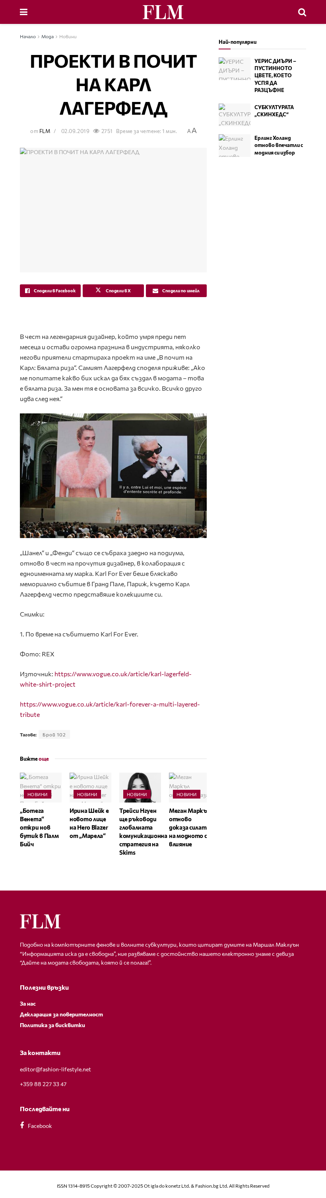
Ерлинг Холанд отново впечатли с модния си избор (278, 145)
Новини (68, 36)
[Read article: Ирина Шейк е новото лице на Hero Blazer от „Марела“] (90, 788)
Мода (47, 36)
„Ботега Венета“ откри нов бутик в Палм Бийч (39, 827)
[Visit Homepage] (163, 12)
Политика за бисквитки (52, 1025)
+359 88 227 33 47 (43, 1084)
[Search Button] (302, 12)
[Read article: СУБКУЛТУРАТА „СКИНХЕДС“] (234, 115)
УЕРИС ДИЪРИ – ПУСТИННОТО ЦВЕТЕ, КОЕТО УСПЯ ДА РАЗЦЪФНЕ (275, 75)
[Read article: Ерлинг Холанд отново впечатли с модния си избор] (234, 145)
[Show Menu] (23, 12)
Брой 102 (54, 734)
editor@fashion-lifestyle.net (55, 1069)
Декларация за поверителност (61, 1014)
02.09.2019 (75, 131)
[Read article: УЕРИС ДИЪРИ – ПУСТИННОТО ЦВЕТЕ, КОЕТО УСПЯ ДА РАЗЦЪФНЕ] (234, 68)
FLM (44, 131)
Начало (28, 36)
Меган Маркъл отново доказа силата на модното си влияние (189, 827)
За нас (28, 1003)
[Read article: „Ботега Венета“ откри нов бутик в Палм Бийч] (41, 788)
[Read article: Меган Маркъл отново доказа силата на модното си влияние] (190, 788)
